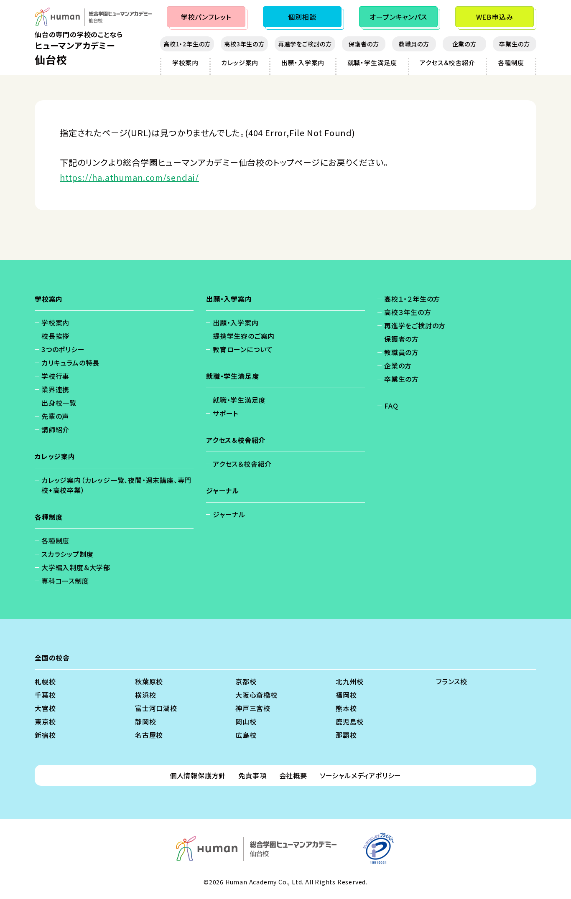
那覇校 (346, 735)
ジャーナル (229, 514)
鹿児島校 (350, 721)
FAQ (391, 406)
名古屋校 (149, 735)
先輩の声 (55, 416)
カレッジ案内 (239, 62)
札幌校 (45, 681)
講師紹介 (55, 429)
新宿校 (45, 735)
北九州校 (350, 681)
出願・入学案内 (303, 62)
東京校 (45, 721)
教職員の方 (414, 44)
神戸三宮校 (252, 708)
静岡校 (145, 721)
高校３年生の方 (407, 312)
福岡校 (346, 695)
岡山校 (245, 721)
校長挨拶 (55, 336)
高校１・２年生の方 (412, 299)
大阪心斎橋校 (256, 695)
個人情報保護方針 (198, 775)
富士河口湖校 (156, 708)
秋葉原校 (149, 681)
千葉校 (45, 695)
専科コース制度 (65, 581)
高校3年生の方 (244, 44)
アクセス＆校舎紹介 (447, 62)
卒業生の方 (514, 44)
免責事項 (252, 775)
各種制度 (511, 62)
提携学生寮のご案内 (244, 336)
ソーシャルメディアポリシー (360, 775)
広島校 (245, 735)
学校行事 (55, 376)
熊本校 (346, 708)
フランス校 (451, 681)
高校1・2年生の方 (187, 44)
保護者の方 (364, 44)
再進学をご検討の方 (305, 44)
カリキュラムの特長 (70, 363)
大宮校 (45, 708)
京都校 (245, 681)
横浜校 (145, 695)
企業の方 (464, 44)
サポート (225, 413)
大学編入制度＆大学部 (75, 567)
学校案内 (185, 62)
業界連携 (55, 389)
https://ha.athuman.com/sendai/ (129, 177)
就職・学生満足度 (372, 62)
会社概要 (293, 775)
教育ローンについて (243, 349)
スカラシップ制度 (67, 554)
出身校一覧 (58, 403)
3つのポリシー (63, 349)
